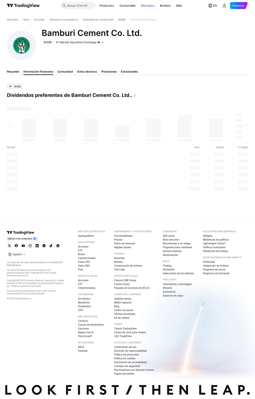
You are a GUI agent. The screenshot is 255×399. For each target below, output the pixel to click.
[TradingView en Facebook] (16, 245)
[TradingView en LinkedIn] (37, 245)
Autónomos (169, 291)
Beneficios (84, 302)
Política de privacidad (126, 354)
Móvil (81, 346)
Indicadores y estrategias (177, 283)
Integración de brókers (216, 265)
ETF (80, 250)
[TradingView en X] (9, 245)
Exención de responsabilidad (130, 350)
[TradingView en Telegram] (44, 245)
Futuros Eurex (122, 283)
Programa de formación (216, 273)
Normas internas (172, 251)
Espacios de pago (173, 295)
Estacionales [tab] (129, 71)
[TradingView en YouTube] (23, 245)
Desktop (83, 350)
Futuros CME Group (125, 280)
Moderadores (170, 254)
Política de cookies (124, 358)
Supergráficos (86, 235)
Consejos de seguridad (127, 365)
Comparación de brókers (128, 265)
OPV (80, 310)
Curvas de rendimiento (91, 324)
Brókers (165, 5)
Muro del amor (171, 239)
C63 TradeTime (123, 336)
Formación (169, 269)
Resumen (119, 257)
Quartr (41, 293)
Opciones (83, 328)
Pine (80, 269)
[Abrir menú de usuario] (224, 5)
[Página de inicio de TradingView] (23, 5)
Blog (116, 306)
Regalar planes (122, 247)
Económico (84, 298)
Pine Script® (85, 336)
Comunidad (127, 5)
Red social (169, 235)
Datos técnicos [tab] (87, 71)
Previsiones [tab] (109, 71)
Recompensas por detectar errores (134, 369)
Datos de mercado (124, 243)
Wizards (167, 287)
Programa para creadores (177, 247)
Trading (167, 265)
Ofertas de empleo (124, 313)
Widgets (207, 235)
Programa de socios (214, 269)
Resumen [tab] (13, 71)
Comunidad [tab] (65, 71)
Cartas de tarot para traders (130, 332)
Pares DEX (84, 265)
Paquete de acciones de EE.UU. (132, 287)
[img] (98, 42)
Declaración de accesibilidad (130, 362)
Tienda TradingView (125, 328)
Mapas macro (86, 332)
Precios (118, 239)
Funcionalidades (123, 235)
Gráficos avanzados (214, 247)
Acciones (83, 246)
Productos (107, 5)
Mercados (148, 5)
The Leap (119, 269)
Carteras (83, 320)
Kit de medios (122, 317)
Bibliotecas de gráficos (216, 239)
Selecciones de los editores (178, 273)
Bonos (81, 254)
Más (179, 5)
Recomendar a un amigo (176, 243)
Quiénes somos (122, 298)
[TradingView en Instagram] (30, 245)
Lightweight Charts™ (214, 243)
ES (215, 5)
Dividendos (84, 306)
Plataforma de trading (215, 251)
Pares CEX (84, 261)
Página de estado (124, 373)
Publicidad (209, 261)
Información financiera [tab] (38, 71)
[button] (116, 5)
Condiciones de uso (125, 346)
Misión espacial (122, 302)
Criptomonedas (86, 257)
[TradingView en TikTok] (51, 245)
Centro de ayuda (123, 310)
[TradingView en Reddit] (58, 245)
